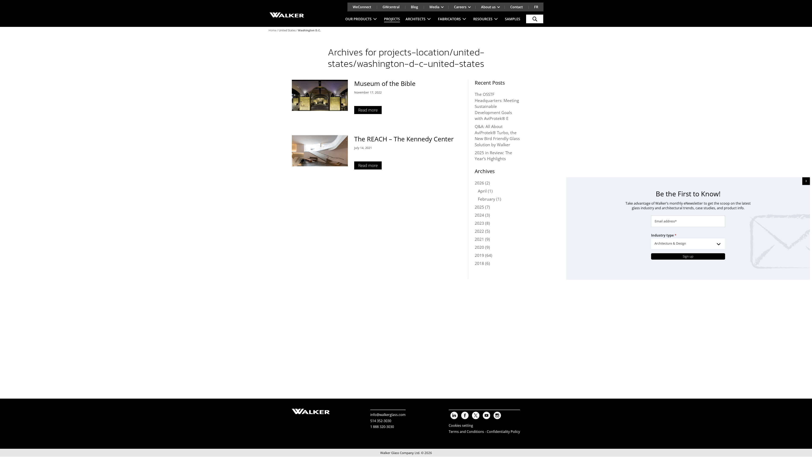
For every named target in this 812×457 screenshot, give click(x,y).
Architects (415, 19)
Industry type (663, 235)
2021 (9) (482, 239)
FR (536, 7)
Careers (460, 7)
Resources (482, 19)
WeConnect (362, 7)
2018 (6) (482, 263)
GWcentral (391, 7)
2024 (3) (482, 215)
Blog (414, 7)
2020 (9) (482, 247)
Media (434, 7)
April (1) (485, 191)
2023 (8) (482, 223)
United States (287, 30)
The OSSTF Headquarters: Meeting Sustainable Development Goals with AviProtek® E (497, 106)
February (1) (489, 199)
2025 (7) (482, 207)
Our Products (358, 19)
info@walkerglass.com (388, 414)
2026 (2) (482, 183)
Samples (512, 19)
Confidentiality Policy (503, 431)
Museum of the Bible (385, 83)
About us (488, 7)
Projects (392, 19)
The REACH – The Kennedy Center (404, 139)
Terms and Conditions (466, 431)
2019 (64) (483, 255)
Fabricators (449, 19)
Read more (368, 110)
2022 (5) (482, 231)
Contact (516, 7)
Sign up (688, 256)
